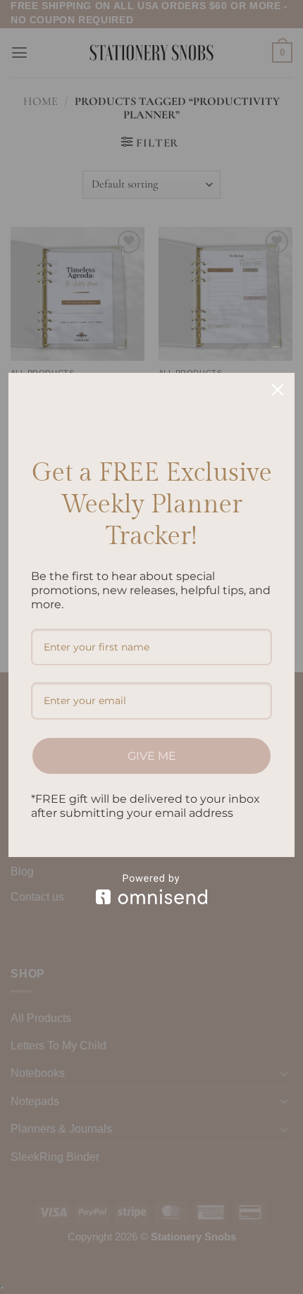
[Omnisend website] (151, 889)
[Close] (278, 390)
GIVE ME (152, 756)
